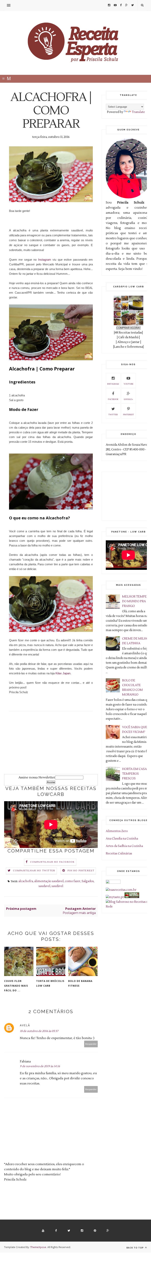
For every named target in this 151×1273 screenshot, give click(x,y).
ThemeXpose (38, 1247)
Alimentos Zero (117, 831)
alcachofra (25, 881)
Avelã (25, 1025)
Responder (91, 1044)
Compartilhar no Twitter (34, 870)
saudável (57, 886)
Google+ (128, 399)
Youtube (128, 384)
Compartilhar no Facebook (52, 862)
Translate (138, 112)
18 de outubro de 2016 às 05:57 (39, 1031)
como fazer (72, 881)
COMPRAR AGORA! (128, 327)
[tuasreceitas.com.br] (121, 890)
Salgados (88, 881)
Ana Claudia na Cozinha (122, 838)
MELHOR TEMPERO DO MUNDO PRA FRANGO (136, 601)
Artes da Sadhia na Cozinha (124, 846)
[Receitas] (131, 897)
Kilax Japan (62, 673)
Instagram (44, 259)
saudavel (44, 886)
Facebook (113, 399)
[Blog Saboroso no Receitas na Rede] (128, 906)
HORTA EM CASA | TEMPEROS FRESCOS (135, 773)
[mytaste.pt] (115, 897)
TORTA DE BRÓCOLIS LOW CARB (50, 983)
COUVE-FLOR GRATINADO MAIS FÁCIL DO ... (16, 985)
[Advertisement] (51, 746)
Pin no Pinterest (80, 870)
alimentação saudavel (49, 881)
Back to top (135, 1247)
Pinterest (128, 414)
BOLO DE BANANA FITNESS (80, 983)
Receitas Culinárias (119, 853)
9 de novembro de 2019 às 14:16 (40, 1066)
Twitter (113, 414)
